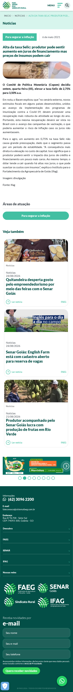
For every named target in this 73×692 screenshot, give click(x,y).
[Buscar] (67, 5)
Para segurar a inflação (36, 215)
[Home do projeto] (14, 5)
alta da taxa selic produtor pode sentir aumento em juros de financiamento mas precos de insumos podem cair (49, 16)
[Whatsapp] (62, 681)
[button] (66, 466)
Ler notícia (17, 302)
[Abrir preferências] (5, 686)
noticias (20, 16)
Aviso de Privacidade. (33, 663)
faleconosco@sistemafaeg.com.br (19, 509)
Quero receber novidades (21, 670)
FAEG (63, 302)
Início (7, 16)
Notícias (10, 265)
